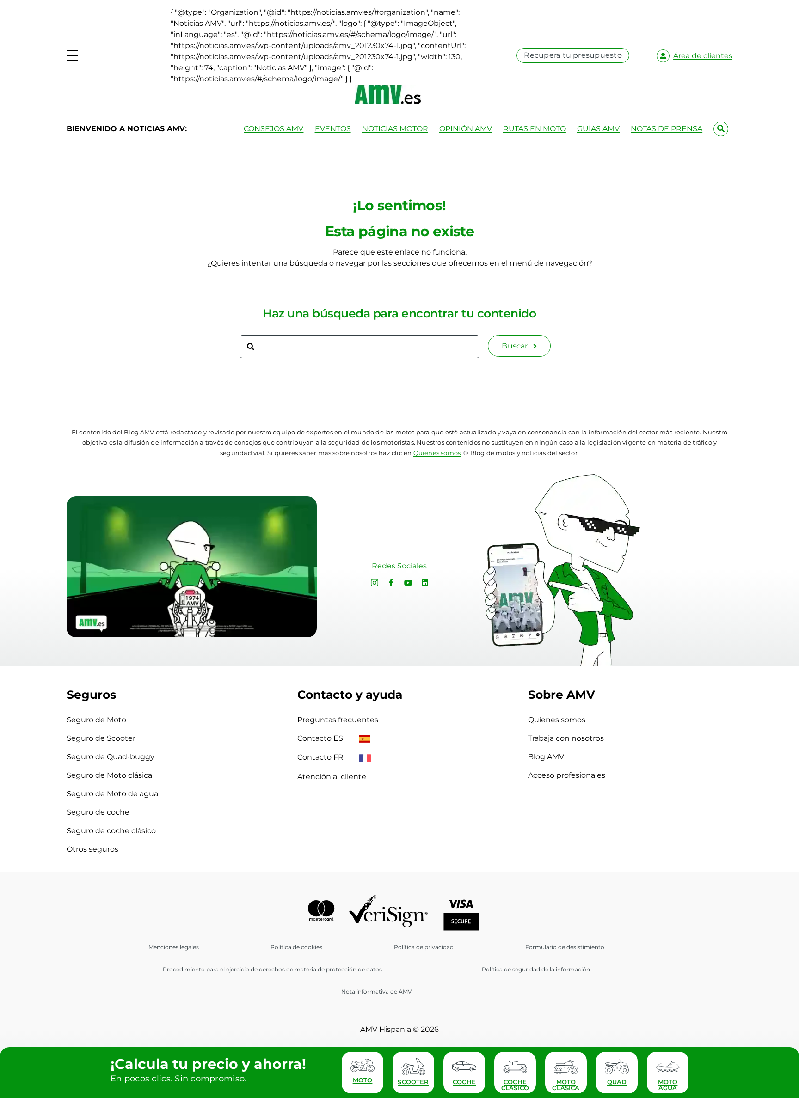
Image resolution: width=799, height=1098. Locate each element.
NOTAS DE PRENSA (666, 128)
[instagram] (374, 582)
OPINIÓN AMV (465, 128)
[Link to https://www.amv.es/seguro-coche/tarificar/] (464, 1066)
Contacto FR (321, 757)
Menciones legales (173, 947)
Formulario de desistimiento (564, 947)
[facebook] (391, 582)
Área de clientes (702, 55)
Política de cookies (296, 947)
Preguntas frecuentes (337, 719)
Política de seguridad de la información (536, 969)
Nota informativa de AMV (376, 991)
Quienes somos (556, 719)
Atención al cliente (331, 776)
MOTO (363, 1080)
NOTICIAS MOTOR (395, 128)
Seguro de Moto (96, 719)
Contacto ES (321, 738)
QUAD (617, 1082)
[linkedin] (425, 582)
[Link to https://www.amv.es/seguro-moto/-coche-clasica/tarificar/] (515, 1066)
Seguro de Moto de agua (112, 793)
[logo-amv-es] (388, 88)
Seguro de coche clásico (111, 830)
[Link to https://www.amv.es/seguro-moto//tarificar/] (362, 1064)
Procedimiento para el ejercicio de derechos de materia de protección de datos (272, 969)
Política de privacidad (424, 947)
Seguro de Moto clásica (109, 775)
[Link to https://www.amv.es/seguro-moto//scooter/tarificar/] (413, 1066)
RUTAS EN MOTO (534, 128)
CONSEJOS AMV (273, 128)
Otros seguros (92, 849)
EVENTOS (333, 128)
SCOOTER (413, 1082)
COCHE (464, 1082)
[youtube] (408, 582)
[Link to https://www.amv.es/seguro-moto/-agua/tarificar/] (667, 1066)
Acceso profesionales (566, 775)
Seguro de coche (98, 812)
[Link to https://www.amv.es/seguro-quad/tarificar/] (616, 1066)
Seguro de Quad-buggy (110, 756)
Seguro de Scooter (101, 738)
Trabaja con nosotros (566, 738)
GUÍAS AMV (598, 128)
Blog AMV (546, 756)
